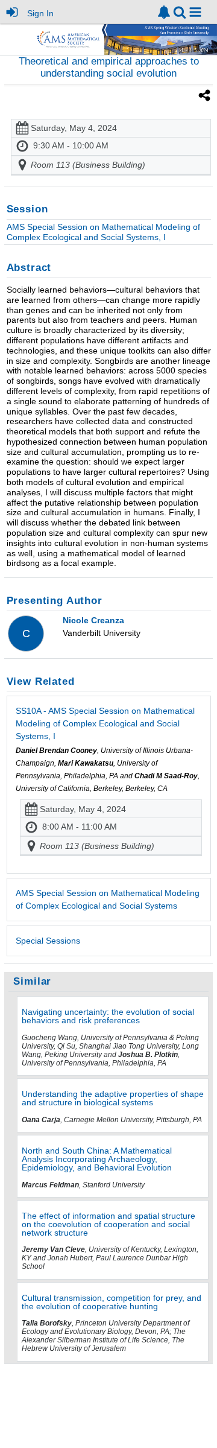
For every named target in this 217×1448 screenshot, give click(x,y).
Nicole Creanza (93, 620)
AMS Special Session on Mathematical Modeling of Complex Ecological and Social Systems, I (103, 232)
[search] (179, 11)
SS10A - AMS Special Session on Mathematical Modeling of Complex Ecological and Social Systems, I (105, 723)
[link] (164, 12)
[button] (195, 12)
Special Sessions (48, 940)
